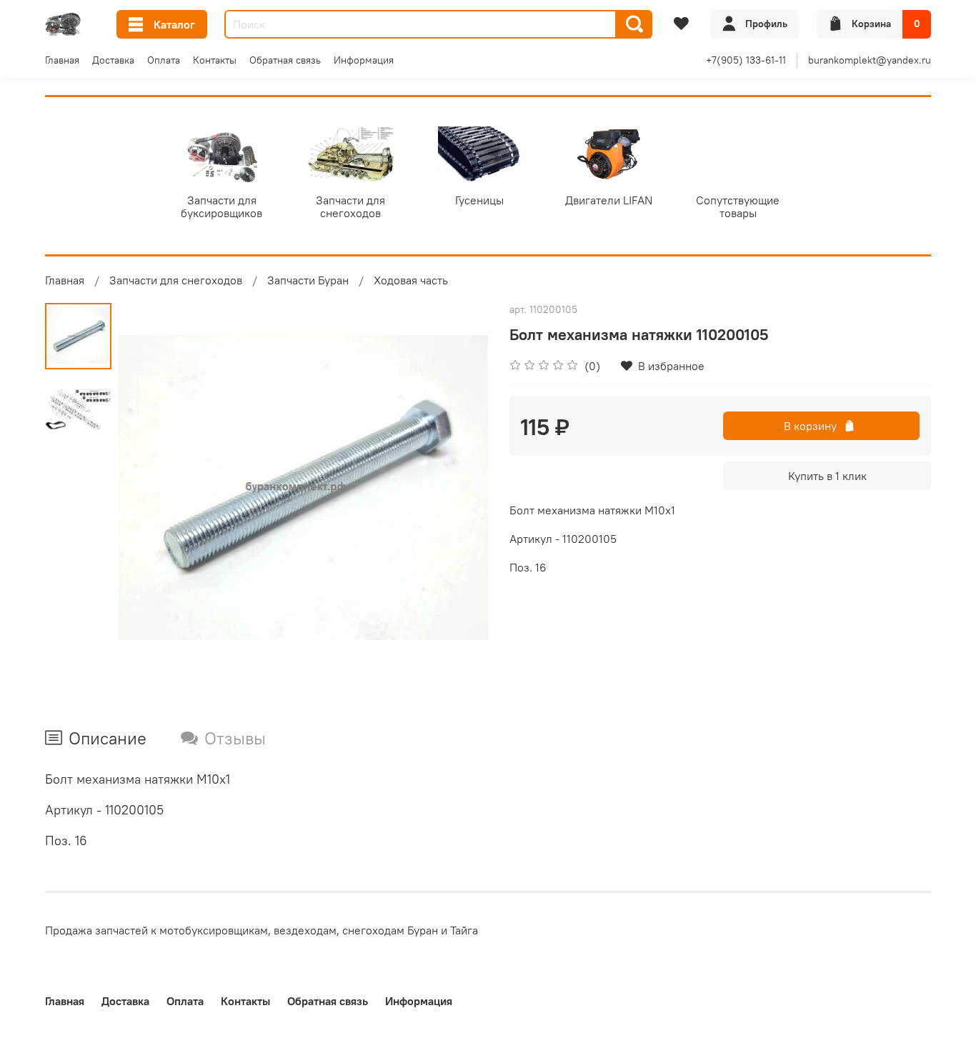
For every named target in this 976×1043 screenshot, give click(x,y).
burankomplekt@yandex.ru (869, 60)
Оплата (163, 60)
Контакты (214, 60)
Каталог (174, 24)
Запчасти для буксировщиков (221, 206)
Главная (62, 60)
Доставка (113, 60)
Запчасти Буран (308, 280)
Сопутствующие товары (738, 206)
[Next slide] (459, 488)
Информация (364, 60)
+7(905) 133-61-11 (746, 60)
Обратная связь (285, 60)
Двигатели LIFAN (608, 200)
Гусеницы (479, 200)
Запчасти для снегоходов (350, 206)
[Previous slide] (147, 488)
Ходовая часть (411, 280)
